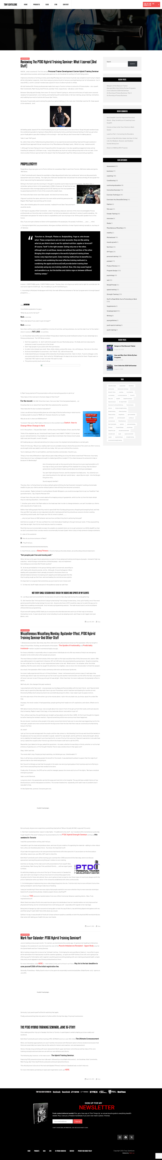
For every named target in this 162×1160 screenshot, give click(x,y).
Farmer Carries (130, 405)
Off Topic (110, 251)
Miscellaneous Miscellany (115, 228)
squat (119, 433)
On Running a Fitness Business (117, 95)
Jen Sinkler (111, 417)
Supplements (111, 306)
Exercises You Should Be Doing (117, 199)
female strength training (120, 408)
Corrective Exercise (113, 190)
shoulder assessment (124, 430)
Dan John (110, 398)
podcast (109, 261)
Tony (99, 621)
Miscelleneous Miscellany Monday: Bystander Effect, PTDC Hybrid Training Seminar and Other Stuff (58, 635)
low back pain (111, 421)
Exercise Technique (113, 195)
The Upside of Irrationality (69, 645)
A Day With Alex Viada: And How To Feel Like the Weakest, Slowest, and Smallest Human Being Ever (122, 140)
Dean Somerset (112, 401)
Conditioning (111, 180)
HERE (40, 963)
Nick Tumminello (112, 424)
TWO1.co (131, 1153)
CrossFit (132, 395)
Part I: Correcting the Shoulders (123, 134)
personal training (112, 256)
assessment (122, 385)
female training (111, 411)
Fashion (109, 204)
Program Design (112, 270)
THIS (31, 896)
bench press (111, 389)
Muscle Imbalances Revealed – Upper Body (76, 946)
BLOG (47, 4)
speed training (111, 289)
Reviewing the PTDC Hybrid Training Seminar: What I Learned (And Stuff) (59, 64)
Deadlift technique (127, 398)
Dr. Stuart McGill (123, 401)
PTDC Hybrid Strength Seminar (74, 834)
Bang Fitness (42, 550)
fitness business (123, 411)
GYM (56, 4)
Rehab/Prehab (111, 285)
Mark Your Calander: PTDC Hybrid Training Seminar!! (51, 938)
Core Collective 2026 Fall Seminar (118, 90)
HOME (26, 4)
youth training (111, 330)
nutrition (122, 424)
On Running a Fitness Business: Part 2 (119, 93)
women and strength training (115, 440)
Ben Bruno (131, 385)
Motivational (111, 237)
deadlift (118, 398)
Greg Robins (121, 414)
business (110, 171)
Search (109, 62)
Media (109, 223)
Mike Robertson (122, 421)
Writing (109, 315)
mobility (109, 233)
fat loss (110, 408)
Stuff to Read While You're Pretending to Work (122, 299)
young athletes (112, 320)
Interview (110, 218)
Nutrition (110, 247)
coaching (110, 176)
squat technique (119, 437)
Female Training (112, 213)
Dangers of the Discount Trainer (117, 86)
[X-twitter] (131, 1137)
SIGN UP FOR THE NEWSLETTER (149, 4)
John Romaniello (121, 417)
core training (111, 395)
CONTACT (66, 4)
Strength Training (112, 294)
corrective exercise (122, 395)
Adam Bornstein (112, 385)
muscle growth (112, 242)
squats (110, 437)
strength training (130, 437)
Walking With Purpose (120, 148)
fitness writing (111, 414)
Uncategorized (25, 58)
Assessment (111, 166)
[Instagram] (119, 1137)
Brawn (109, 148)
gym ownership (131, 414)
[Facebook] (125, 1137)
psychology (110, 275)
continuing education (114, 185)
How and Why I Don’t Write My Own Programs (121, 88)
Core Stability (130, 392)
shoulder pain (111, 433)
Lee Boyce (131, 417)
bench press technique (123, 389)
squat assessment (128, 433)
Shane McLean (111, 430)
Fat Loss (109, 209)
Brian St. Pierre (111, 392)
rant (108, 280)
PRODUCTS (36, 4)
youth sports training (114, 325)
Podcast (110, 427)
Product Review (112, 266)
